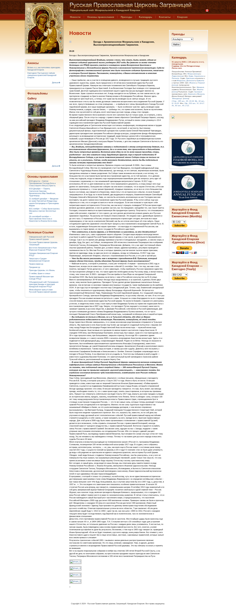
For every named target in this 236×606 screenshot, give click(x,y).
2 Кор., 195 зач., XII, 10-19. (183, 101)
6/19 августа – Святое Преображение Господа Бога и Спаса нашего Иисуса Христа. (42, 183)
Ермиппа (200, 80)
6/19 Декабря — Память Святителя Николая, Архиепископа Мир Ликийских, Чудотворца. (42, 192)
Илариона (181, 80)
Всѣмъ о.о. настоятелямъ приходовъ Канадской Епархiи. (43, 68)
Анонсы (33, 63)
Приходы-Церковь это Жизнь (42, 270)
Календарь (145, 17)
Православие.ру (36, 264)
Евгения (191, 94)
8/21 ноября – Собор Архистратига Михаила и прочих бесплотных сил (44, 211)
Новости (75, 17)
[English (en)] (207, 10)
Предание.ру (34, 267)
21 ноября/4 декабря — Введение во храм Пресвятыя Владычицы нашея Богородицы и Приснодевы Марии (44, 202)
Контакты (165, 17)
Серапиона (199, 76)
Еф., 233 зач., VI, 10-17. (195, 103)
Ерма (191, 76)
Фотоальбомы (37, 93)
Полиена (175, 78)
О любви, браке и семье (39, 273)
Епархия (182, 17)
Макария (200, 87)
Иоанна (192, 83)
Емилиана (190, 78)
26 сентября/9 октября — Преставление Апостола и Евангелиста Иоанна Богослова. (43, 218)
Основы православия (100, 17)
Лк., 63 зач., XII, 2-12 (180, 105)
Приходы (126, 17)
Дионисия (190, 80)
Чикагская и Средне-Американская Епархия (39, 260)
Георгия (201, 83)
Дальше (55, 82)
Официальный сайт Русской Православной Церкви (41, 238)
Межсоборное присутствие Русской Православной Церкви (42, 291)
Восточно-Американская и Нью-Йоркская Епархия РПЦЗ (43, 249)
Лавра (174, 76)
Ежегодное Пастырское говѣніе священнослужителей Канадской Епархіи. (41, 75)
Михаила (201, 94)
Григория (198, 92)
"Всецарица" (177, 98)
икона (196, 74)
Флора (190, 74)
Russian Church (44, 28)
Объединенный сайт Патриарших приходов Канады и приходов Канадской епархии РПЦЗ (44, 284)
